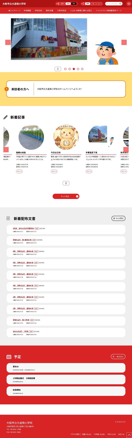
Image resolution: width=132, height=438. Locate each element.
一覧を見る (119, 356)
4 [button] (78, 68)
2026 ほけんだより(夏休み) (24, 228)
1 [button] (65, 68)
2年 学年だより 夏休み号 (23, 297)
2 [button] (70, 68)
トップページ (15, 10)
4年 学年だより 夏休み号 (23, 274)
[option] (69, 41)
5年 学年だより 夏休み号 (23, 262)
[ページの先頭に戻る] (129, 435)
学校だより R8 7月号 (21, 320)
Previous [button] (8, 42)
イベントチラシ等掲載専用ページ (109, 10)
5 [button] (82, 68)
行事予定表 (61, 10)
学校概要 (27, 10)
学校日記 (38, 10)
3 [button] (74, 68)
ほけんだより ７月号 (21, 331)
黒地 (74, 4)
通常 (62, 4)
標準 (87, 4)
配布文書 (49, 10)
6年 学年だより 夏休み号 (23, 251)
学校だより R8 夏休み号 (22, 240)
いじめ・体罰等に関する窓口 (81, 10)
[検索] (120, 4)
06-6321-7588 (15, 429)
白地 (68, 4)
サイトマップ (121, 422)
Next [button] (124, 42)
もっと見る (65, 196)
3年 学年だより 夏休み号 (23, 285)
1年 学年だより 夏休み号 (23, 308)
